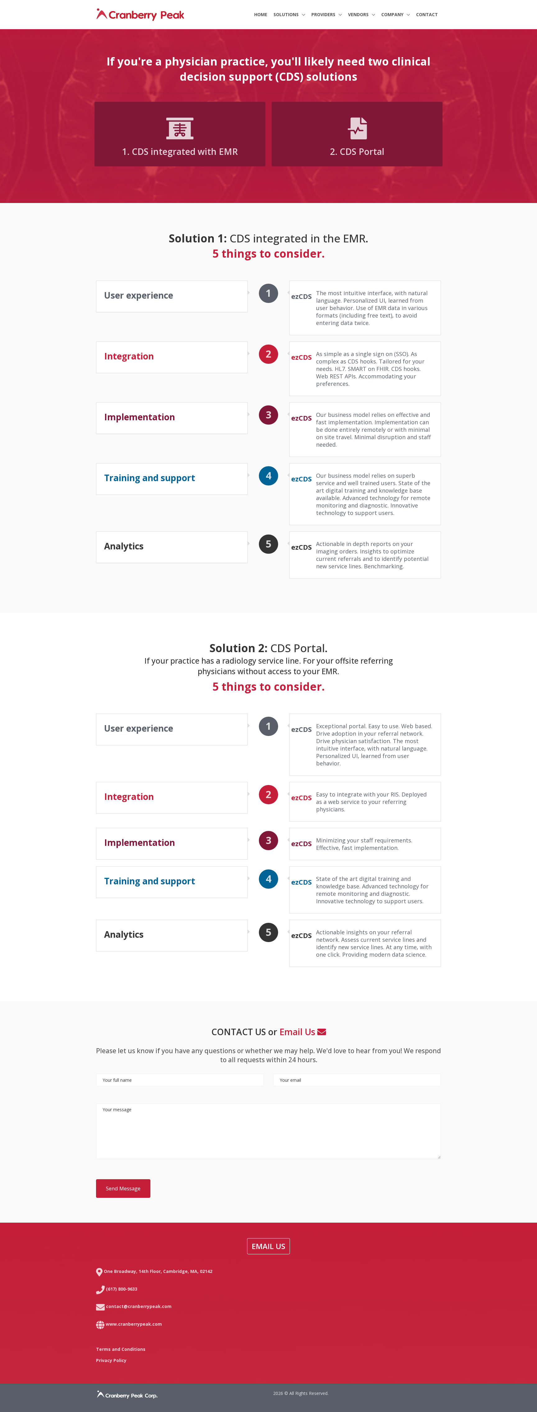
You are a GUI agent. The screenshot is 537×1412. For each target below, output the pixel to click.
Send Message (123, 1188)
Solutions (286, 14)
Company (393, 14)
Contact (427, 14)
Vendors (359, 14)
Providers (324, 14)
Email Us (298, 1032)
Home (260, 14)
